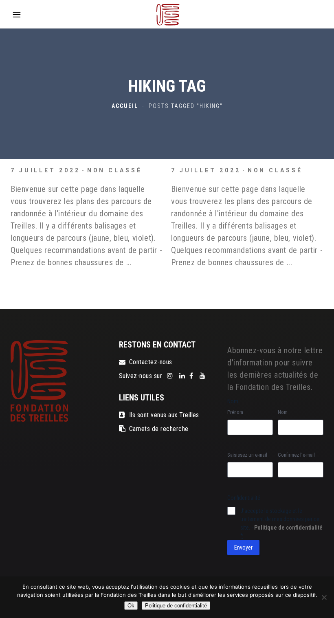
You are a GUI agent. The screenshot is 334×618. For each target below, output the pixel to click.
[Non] (324, 597)
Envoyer (243, 547)
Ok (130, 606)
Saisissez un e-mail (247, 455)
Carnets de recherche (159, 429)
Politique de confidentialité (288, 527)
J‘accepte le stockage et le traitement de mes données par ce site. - (281, 523)
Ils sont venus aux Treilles (164, 415)
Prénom (235, 412)
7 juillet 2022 (45, 170)
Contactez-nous (150, 362)
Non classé (114, 170)
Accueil (125, 106)
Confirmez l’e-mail (296, 455)
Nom (283, 412)
